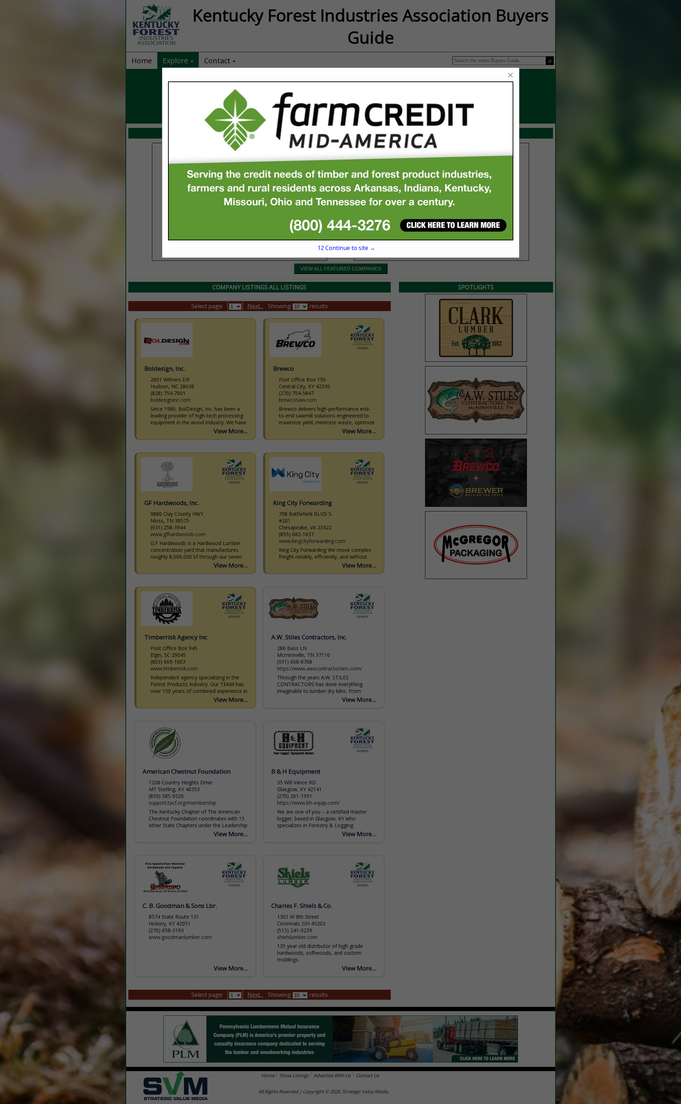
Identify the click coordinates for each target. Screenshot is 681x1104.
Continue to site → (346, 248)
